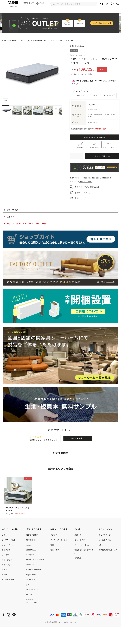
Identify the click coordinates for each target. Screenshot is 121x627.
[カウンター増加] (81, 156)
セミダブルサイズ (78, 95)
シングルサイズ (109, 95)
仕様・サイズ (12, 209)
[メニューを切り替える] (3, 4)
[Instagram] (8, 614)
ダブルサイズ (94, 95)
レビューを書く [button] (77, 438)
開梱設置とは (106, 178)
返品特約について (82, 192)
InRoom (81, 46)
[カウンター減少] (72, 156)
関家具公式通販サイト (10, 41)
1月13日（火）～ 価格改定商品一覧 (33, 41)
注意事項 (10, 216)
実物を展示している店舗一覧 (94, 137)
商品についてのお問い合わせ (87, 187)
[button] (74, 4)
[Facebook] (3, 614)
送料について (86, 181)
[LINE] (14, 614)
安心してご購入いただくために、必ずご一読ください (30, 223)
